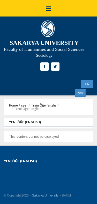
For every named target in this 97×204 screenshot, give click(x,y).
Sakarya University (45, 195)
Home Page (17, 105)
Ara (80, 93)
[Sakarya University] (48, 30)
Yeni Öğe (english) (46, 105)
